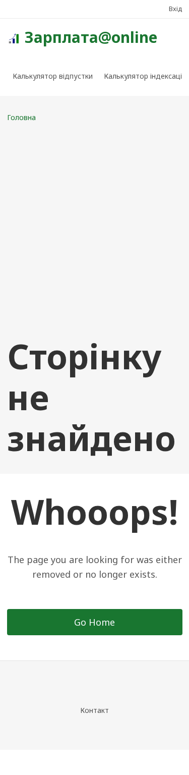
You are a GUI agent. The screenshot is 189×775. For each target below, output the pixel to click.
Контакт (94, 710)
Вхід (175, 8)
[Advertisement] (94, 229)
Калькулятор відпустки (53, 76)
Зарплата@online (91, 37)
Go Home (94, 622)
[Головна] (13, 37)
